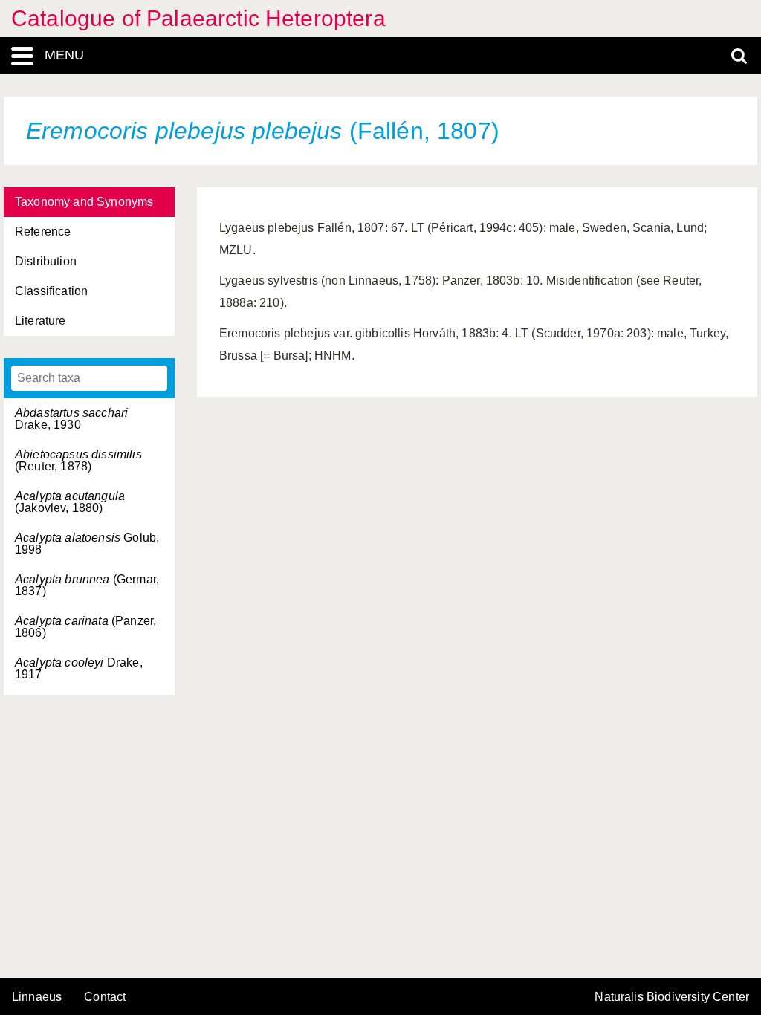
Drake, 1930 (71, 418)
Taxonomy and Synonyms (84, 201)
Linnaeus (37, 997)
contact (105, 996)
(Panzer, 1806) (85, 626)
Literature (40, 320)
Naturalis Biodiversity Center (672, 997)
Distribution (46, 261)
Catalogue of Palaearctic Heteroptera (198, 18)
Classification (51, 291)
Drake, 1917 (79, 668)
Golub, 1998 (87, 543)
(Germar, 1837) (87, 585)
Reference (43, 231)
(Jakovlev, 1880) (70, 502)
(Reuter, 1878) (78, 460)
